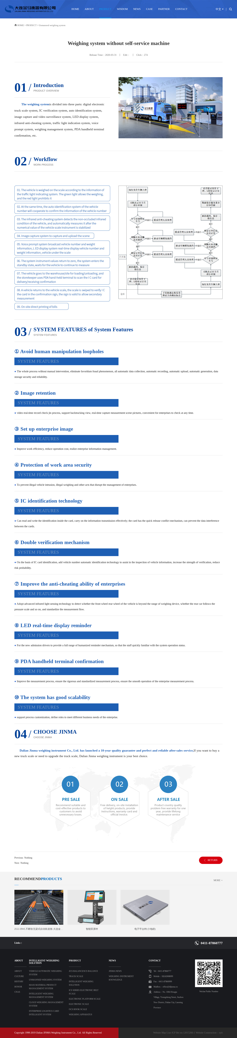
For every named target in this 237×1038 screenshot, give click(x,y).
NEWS (137, 9)
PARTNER (164, 9)
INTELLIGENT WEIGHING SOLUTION (81, 983)
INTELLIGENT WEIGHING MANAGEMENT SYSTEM (41, 995)
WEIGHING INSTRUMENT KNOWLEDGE (121, 978)
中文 (218, 9)
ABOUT (89, 9)
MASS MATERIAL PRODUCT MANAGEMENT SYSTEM (42, 987)
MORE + (218, 880)
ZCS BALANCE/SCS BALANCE (83, 971)
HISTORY (18, 981)
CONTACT (181, 9)
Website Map (159, 1032)
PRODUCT (105, 9)
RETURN (212, 860)
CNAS (17, 992)
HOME (75, 9)
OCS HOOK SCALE (78, 1009)
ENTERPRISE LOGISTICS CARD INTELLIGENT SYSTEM (44, 1013)
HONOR (18, 987)
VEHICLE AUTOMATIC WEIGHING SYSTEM (45, 973)
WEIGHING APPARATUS (80, 1014)
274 (146, 55)
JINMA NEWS (115, 971)
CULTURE (19, 976)
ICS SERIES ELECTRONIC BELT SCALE (83, 992)
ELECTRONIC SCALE (79, 1004)
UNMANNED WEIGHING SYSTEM (45, 980)
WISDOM (122, 9)
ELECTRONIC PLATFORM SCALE (84, 999)
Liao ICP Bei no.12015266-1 (181, 1032)
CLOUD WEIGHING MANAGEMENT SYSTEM (46, 1004)
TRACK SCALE (76, 976)
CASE (149, 9)
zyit (221, 1032)
